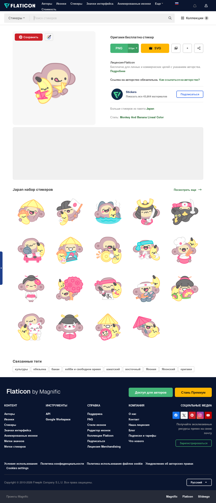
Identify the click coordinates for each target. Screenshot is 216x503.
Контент (10, 405)
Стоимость (49, 9)
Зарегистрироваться (194, 443)
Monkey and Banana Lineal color (142, 117)
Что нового (136, 441)
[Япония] (69, 212)
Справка (93, 405)
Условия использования (21, 463)
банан (55, 369)
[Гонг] (108, 250)
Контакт (134, 419)
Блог (132, 430)
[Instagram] (200, 415)
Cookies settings (17, 468)
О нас (132, 414)
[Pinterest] (192, 415)
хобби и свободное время (83, 369)
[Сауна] (108, 212)
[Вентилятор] (184, 288)
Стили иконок (96, 425)
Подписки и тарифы (142, 435)
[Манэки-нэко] (31, 326)
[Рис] (184, 250)
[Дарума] (108, 326)
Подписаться (96, 441)
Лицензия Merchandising (104, 446)
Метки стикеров (15, 446)
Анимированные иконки (134, 3)
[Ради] (146, 250)
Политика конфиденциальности (62, 463)
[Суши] (146, 288)
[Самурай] (146, 212)
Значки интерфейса (99, 3)
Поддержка (94, 414)
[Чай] (31, 250)
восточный (132, 369)
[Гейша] (31, 288)
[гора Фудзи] (69, 250)
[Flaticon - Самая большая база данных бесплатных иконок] (19, 5)
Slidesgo (204, 496)
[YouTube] (208, 415)
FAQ (90, 419)
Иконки (61, 3)
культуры (21, 369)
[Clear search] (160, 18)
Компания (136, 405)
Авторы (47, 3)
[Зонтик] (146, 326)
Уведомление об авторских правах (169, 463)
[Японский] (31, 212)
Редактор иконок (99, 430)
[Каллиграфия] (108, 288)
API (48, 414)
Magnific (171, 496)
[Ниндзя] (184, 212)
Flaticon (187, 496)
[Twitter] (184, 415)
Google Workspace (58, 419)
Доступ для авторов (150, 392)
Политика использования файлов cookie (115, 463)
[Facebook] (176, 415)
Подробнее (117, 71)
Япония (151, 369)
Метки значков (14, 441)
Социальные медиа (196, 405)
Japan (150, 108)
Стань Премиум (193, 392)
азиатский (113, 369)
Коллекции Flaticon (100, 435)
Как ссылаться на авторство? (179, 79)
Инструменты (56, 405)
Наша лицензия (139, 425)
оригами (186, 369)
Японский (168, 369)
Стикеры (76, 3)
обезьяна (39, 369)
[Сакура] (69, 288)
